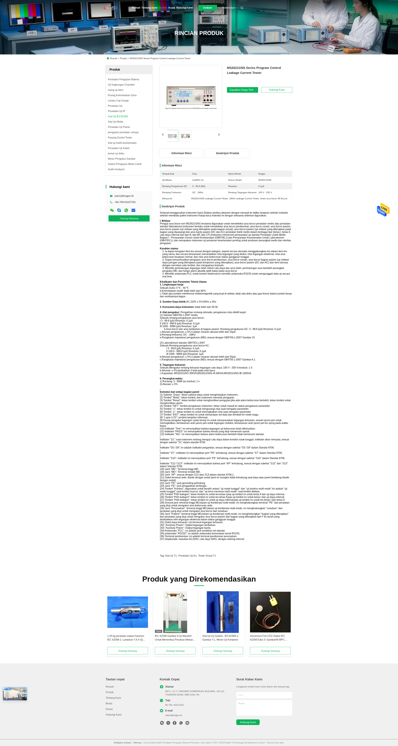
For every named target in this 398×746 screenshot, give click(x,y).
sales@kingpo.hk (173, 715)
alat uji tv (171, 555)
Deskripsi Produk (227, 153)
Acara (171, 7)
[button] (111, 619)
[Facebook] (174, 724)
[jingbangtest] (187, 724)
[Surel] (133, 210)
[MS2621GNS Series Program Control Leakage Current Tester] (191, 96)
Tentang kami (149, 7)
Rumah (136, 7)
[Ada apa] (126, 210)
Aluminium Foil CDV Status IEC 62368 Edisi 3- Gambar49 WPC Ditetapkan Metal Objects (267, 638)
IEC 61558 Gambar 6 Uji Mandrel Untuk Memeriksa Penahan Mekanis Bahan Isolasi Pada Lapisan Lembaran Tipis (175, 638)
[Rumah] (110, 7)
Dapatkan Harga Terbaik (243, 90)
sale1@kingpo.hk (124, 196)
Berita (109, 703)
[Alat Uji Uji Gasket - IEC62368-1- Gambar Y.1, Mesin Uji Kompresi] (222, 612)
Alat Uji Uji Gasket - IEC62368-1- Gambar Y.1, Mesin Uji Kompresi (220, 638)
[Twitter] (168, 724)
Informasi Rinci (181, 153)
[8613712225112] (181, 724)
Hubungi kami (184, 7)
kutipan (207, 7)
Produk (162, 7)
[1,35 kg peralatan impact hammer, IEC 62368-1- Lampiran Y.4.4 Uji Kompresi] (127, 612)
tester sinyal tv (207, 555)
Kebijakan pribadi (122, 742)
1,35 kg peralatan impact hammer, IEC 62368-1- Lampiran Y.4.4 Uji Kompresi (125, 638)
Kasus (109, 709)
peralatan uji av (187, 555)
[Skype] (119, 210)
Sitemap (137, 742)
